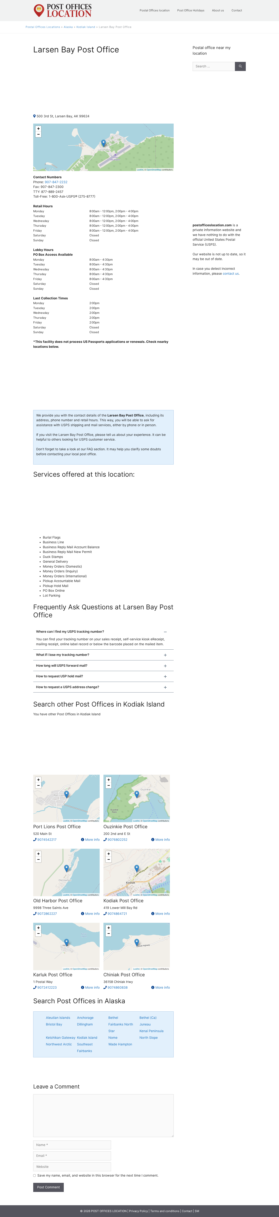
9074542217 (47, 840)
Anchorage (85, 1018)
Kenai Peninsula (152, 1031)
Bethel (113, 1018)
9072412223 (47, 987)
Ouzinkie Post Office (125, 826)
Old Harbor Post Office (57, 900)
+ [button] (38, 128)
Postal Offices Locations (43, 26)
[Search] (240, 66)
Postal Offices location (155, 10)
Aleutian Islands (58, 1018)
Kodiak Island (85, 26)
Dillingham (85, 1024)
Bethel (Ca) (148, 1018)
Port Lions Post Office (57, 826)
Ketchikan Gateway (60, 1038)
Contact (237, 10)
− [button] (38, 134)
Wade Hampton (120, 1044)
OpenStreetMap (154, 169)
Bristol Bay (54, 1024)
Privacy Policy (138, 1211)
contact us (231, 273)
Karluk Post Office (52, 974)
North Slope (149, 1038)
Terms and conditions (164, 1211)
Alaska (68, 26)
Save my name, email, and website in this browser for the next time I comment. (97, 1175)
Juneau (145, 1024)
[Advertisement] (103, 87)
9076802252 (117, 840)
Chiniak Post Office (124, 974)
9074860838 (118, 987)
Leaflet (140, 169)
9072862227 (47, 914)
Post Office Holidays (190, 10)
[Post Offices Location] (62, 10)
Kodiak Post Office (123, 900)
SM (197, 1211)
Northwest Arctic (59, 1044)
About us (218, 10)
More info (92, 840)
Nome (112, 1038)
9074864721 (117, 914)
